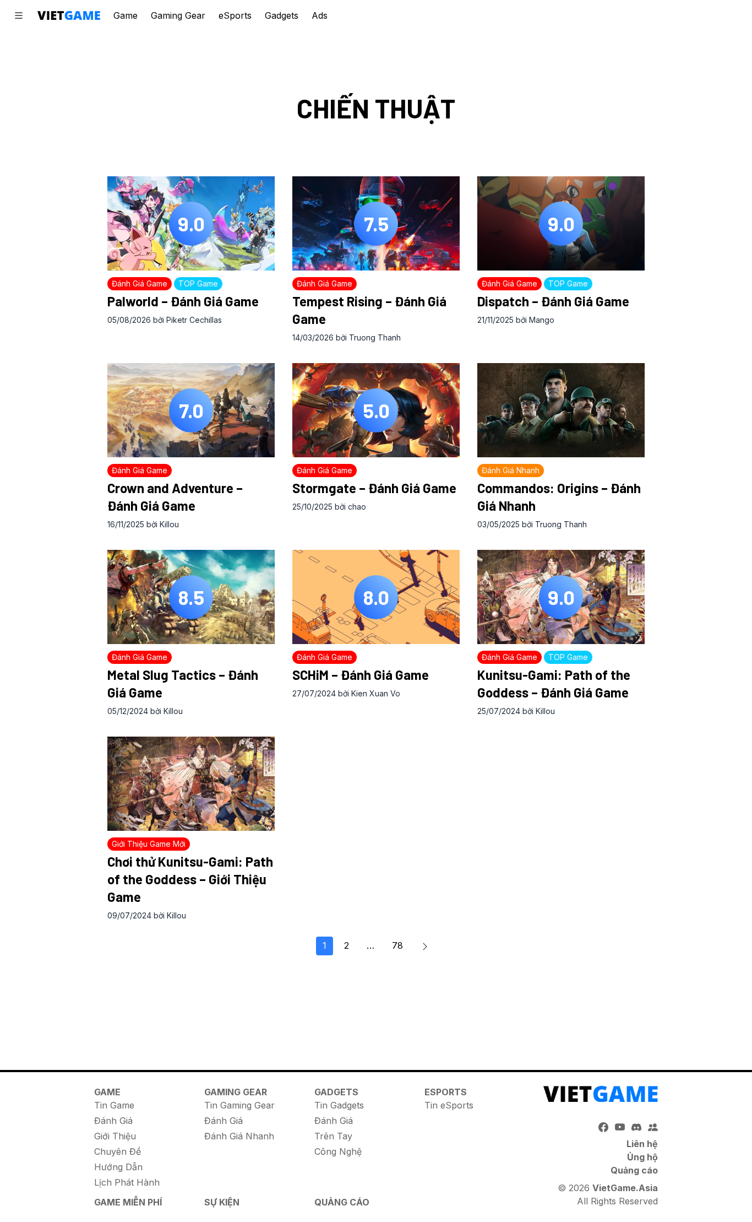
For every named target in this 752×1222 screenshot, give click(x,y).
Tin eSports (448, 1105)
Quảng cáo (634, 1170)
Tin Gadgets (339, 1105)
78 (397, 945)
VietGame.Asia (625, 1187)
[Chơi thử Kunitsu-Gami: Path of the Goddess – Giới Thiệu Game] (191, 784)
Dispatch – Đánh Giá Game (553, 301)
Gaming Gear (178, 15)
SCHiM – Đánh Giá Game (360, 675)
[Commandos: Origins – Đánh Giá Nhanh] (561, 410)
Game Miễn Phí (128, 1202)
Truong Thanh (375, 337)
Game (125, 15)
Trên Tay (333, 1136)
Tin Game (114, 1105)
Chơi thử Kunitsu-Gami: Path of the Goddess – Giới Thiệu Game (190, 879)
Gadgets (281, 15)
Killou (169, 524)
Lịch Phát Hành (127, 1182)
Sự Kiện (221, 1202)
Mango (541, 320)
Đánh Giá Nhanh (239, 1136)
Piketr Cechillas (194, 320)
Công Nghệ (338, 1151)
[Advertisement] (376, 1006)
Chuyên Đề (117, 1151)
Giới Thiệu (115, 1136)
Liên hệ (642, 1143)
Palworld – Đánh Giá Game (183, 301)
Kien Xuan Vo (375, 693)
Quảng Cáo (341, 1202)
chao (357, 506)
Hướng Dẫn (118, 1166)
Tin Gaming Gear (239, 1105)
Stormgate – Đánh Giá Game (374, 488)
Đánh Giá (113, 1120)
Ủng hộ (642, 1156)
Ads (320, 15)
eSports (235, 15)
